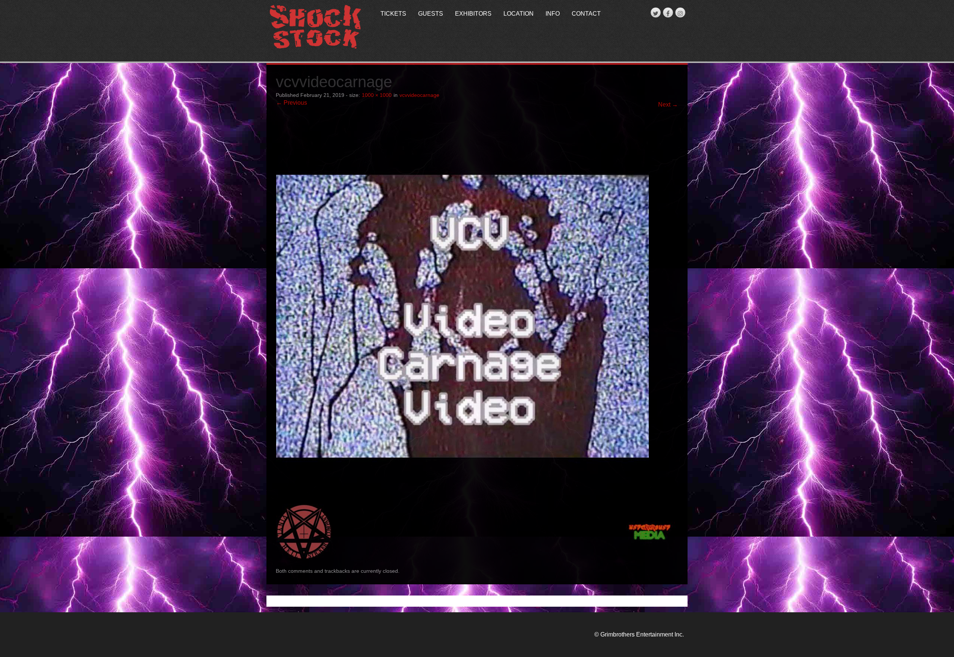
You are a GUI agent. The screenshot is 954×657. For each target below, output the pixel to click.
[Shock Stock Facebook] (668, 12)
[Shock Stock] (315, 27)
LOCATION (518, 13)
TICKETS (393, 13)
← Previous (291, 103)
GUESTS (430, 13)
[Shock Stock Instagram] (680, 12)
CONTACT (586, 13)
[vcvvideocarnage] (462, 309)
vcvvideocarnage (419, 95)
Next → (668, 104)
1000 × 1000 (377, 95)
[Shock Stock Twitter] (656, 12)
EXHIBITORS (473, 13)
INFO (553, 13)
